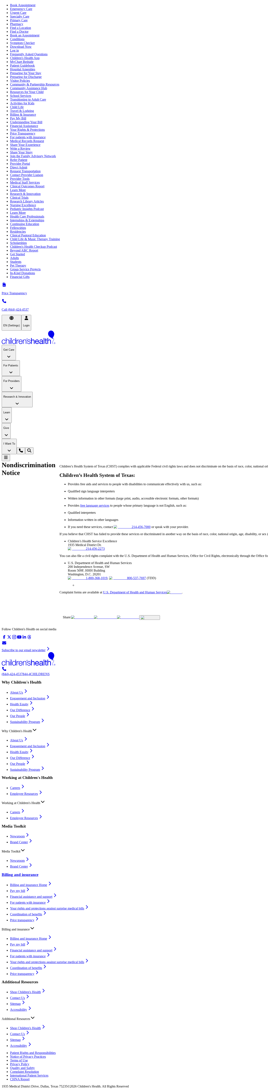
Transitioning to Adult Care (28, 99)
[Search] (29, 450)
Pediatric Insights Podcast (27, 209)
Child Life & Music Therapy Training (35, 239)
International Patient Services (29, 1075)
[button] (134, 730)
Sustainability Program (25, 722)
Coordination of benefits (26, 914)
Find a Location (20, 28)
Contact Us (17, 998)
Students (15, 261)
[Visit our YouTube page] (19, 638)
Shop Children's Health (25, 992)
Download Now (21, 46)
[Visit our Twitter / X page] (9, 638)
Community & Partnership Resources (34, 84)
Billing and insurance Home (28, 885)
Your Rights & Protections (27, 129)
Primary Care (19, 20)
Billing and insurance (20, 874)
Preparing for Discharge (26, 77)
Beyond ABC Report (24, 250)
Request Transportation (25, 171)
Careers (15, 788)
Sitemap (15, 1004)
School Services (20, 95)
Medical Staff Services (25, 182)
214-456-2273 (95, 548)
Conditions (17, 39)
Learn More (18, 190)
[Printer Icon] (149, 617)
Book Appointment (22, 5)
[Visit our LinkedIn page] (24, 638)
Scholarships (18, 243)
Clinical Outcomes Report (27, 186)
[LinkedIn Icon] (128, 617)
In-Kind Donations (22, 273)
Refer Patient (18, 160)
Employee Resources (24, 793)
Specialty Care (19, 16)
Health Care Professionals (27, 216)
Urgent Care (18, 12)
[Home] (134, 338)
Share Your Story (21, 152)
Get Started (17, 254)
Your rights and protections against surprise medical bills (47, 908)
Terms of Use (19, 1060)
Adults (14, 258)
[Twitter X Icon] (82, 617)
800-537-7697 (136, 578)
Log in (14, 50)
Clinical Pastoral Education (28, 235)
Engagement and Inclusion (27, 698)
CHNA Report (20, 1079)
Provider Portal (20, 163)
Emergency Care (21, 9)
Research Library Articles (27, 201)
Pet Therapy (18, 265)
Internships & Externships (27, 220)
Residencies (18, 231)
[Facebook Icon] (105, 617)
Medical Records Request (27, 141)
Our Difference (20, 710)
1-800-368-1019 (96, 578)
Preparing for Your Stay (25, 73)
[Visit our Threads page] (29, 638)
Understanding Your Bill (26, 122)
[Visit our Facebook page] (4, 638)
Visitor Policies (20, 80)
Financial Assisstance (24, 126)
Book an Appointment (24, 35)
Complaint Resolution (24, 1071)
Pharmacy (16, 24)
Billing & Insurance (23, 114)
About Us (16, 692)
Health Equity (19, 704)
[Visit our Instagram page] (14, 638)
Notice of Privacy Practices (28, 1056)
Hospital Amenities (22, 69)
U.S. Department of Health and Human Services (135, 592)
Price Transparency (22, 133)
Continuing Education (24, 224)
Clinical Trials (19, 197)
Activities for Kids (22, 103)
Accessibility (18, 1009)
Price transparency (22, 920)
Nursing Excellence (23, 205)
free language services (94, 505)
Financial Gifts (20, 277)
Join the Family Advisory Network (33, 156)
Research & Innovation (25, 194)
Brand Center (19, 842)
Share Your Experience (25, 145)
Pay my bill (17, 891)
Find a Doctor (19, 31)
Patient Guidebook (22, 65)
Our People (17, 716)
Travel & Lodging (22, 111)
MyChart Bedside (22, 62)
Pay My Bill (18, 118)
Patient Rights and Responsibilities (33, 1053)
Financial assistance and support (31, 896)
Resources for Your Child (27, 92)
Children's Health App (25, 58)
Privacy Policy (19, 1064)
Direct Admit (18, 167)
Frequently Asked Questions (29, 54)
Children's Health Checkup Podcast (33, 246)
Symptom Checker (22, 43)
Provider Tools (20, 178)
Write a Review (20, 148)
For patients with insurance (28, 137)
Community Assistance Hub (28, 88)
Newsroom (17, 836)
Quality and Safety (22, 1068)
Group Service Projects (25, 269)
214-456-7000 (141, 527)
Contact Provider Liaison (26, 175)
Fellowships (18, 228)
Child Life (17, 107)
